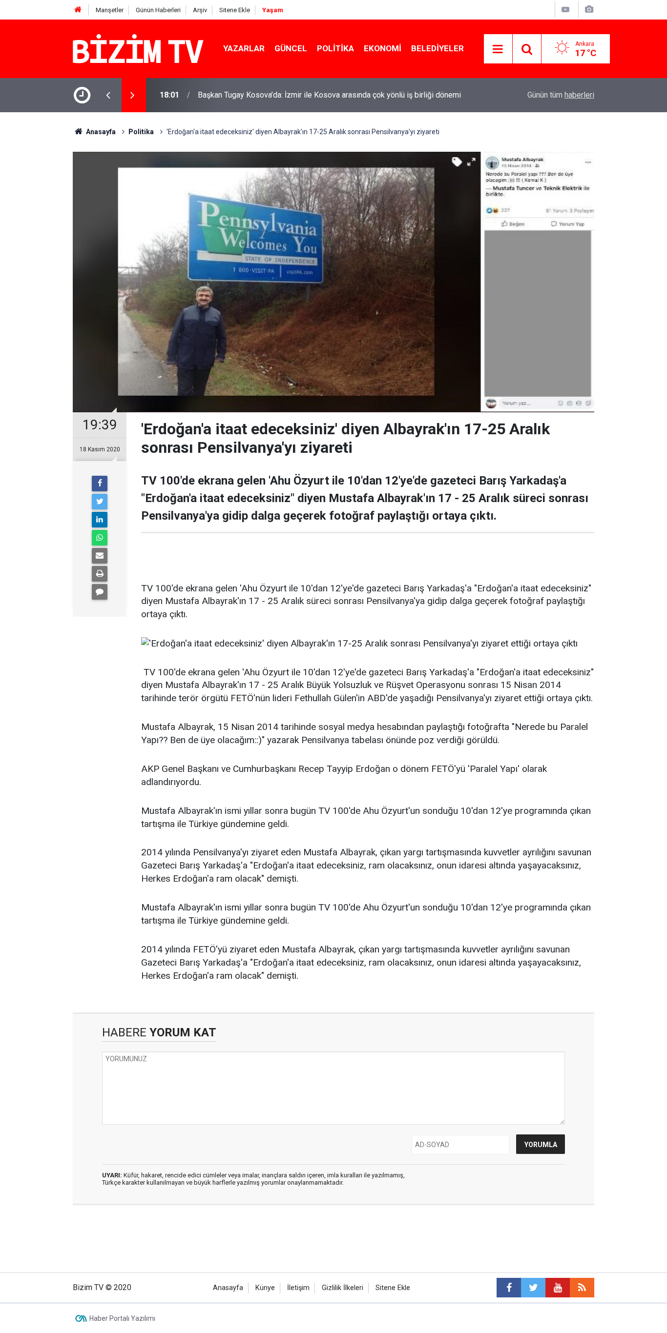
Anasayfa (228, 1288)
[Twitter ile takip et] (533, 1287)
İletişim (298, 1288)
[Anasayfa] (78, 10)
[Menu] (498, 49)
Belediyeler (437, 48)
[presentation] (108, 95)
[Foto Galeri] (589, 9)
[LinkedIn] (99, 519)
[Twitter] (99, 501)
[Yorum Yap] (99, 592)
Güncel (290, 48)
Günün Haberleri (158, 10)
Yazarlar (244, 48)
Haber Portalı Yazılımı (122, 1318)
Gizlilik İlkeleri (342, 1288)
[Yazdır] (99, 574)
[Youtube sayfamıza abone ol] (557, 1287)
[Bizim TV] (138, 48)
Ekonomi (382, 48)
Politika (335, 48)
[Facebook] (99, 483)
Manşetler (110, 10)
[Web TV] (565, 9)
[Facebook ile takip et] (509, 1287)
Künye (265, 1288)
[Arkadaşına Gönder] (99, 556)
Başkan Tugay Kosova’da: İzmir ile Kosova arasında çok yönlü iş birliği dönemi (329, 95)
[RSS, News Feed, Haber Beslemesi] (582, 1287)
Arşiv (200, 10)
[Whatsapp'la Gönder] (99, 537)
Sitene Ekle (234, 10)
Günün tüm (560, 95)
